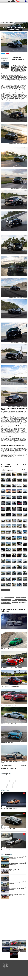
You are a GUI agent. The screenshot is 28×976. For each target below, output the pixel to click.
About (4, 962)
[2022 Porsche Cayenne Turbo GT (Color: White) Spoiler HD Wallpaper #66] (3, 549)
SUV (8, 776)
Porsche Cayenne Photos (5, 602)
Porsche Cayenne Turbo (21, 597)
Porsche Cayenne (23, 602)
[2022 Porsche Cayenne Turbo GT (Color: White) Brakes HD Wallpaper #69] (19, 549)
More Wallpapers (5, 590)
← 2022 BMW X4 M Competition (6, 765)
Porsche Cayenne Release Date (5, 600)
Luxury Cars (15, 602)
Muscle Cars (3, 776)
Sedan (17, 780)
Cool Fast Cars (14, 600)
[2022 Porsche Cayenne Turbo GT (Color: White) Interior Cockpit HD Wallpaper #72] (8, 555)
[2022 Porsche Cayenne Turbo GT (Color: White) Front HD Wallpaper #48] (14, 526)
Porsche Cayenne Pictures (8, 597)
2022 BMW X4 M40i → (23, 765)
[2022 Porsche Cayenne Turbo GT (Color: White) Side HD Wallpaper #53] (14, 532)
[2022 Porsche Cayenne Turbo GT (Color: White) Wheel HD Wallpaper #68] (14, 549)
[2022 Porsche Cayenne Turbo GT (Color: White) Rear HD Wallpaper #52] (8, 532)
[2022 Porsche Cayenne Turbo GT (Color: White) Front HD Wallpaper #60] (25, 538)
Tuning (7, 780)
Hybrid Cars (3, 778)
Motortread (5, 965)
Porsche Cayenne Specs (20, 599)
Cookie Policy (5, 966)
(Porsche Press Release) (3, 460)
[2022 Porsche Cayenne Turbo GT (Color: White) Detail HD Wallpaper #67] (8, 549)
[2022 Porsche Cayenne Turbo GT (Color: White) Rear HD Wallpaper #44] (19, 520)
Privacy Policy (5, 964)
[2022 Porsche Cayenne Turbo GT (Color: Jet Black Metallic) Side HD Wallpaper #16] (3, 491)
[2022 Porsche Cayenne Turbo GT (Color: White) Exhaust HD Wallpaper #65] (25, 544)
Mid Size (2, 780)
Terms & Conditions (6, 963)
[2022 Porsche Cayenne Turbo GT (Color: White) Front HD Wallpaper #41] (3, 520)
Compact (16, 776)
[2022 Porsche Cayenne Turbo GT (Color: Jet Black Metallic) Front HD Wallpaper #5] (25, 474)
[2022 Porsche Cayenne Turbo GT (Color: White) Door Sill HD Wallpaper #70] (25, 549)
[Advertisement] (14, 12)
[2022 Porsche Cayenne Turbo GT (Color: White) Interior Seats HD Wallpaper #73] (14, 555)
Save (8, 53)
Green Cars (12, 780)
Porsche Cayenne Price (6, 599)
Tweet (3, 53)
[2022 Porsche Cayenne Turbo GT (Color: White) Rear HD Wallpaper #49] (19, 526)
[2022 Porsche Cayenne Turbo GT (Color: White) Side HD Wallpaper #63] (14, 544)
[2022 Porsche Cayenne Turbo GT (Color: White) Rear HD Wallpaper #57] (8, 538)
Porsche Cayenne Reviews (22, 600)
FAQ (4, 967)
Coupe (12, 776)
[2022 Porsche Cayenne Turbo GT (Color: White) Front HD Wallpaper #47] (8, 526)
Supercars (16, 778)
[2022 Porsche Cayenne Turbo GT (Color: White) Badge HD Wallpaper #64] (19, 544)
